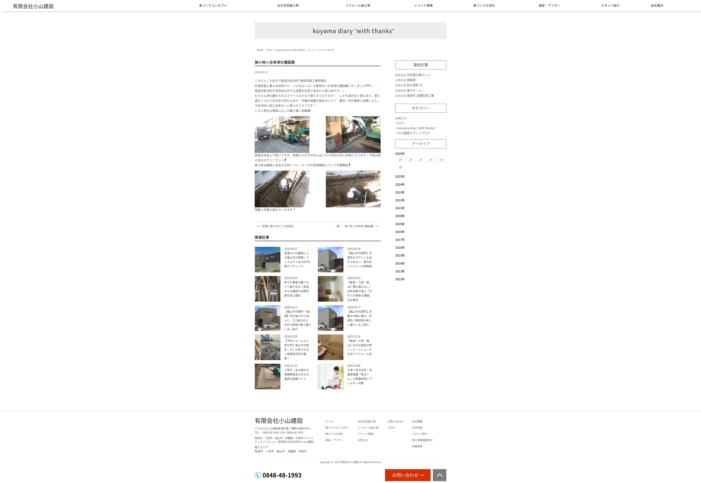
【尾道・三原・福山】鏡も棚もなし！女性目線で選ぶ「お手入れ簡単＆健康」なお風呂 (359, 291)
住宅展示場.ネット (419, 74)
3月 (410, 160)
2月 (400, 160)
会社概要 (417, 421)
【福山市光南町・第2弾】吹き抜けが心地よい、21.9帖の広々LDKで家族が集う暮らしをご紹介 (297, 320)
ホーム (329, 421)
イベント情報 (423, 5)
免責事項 (417, 446)
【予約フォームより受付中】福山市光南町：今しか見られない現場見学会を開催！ (296, 349)
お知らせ (401, 118)
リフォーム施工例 (358, 5)
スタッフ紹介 (610, 5)
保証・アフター (549, 5)
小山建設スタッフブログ (414, 133)
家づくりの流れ (484, 5)
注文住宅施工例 (288, 5)
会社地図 (417, 427)
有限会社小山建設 (33, 6)
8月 (400, 167)
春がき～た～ (415, 90)
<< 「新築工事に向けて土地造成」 (276, 226)
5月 (431, 160)
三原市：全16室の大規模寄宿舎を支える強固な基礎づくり (296, 374)
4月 (421, 160)
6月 (441, 160)
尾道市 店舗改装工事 (420, 95)
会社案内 (657, 5)
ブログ (399, 123)
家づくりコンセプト (213, 5)
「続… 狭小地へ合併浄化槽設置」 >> (356, 226)
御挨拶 (411, 80)
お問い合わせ (395, 421)
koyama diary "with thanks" (417, 128)
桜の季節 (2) (415, 85)
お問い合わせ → (408, 475)
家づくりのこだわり (336, 427)
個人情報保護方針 (422, 440)
